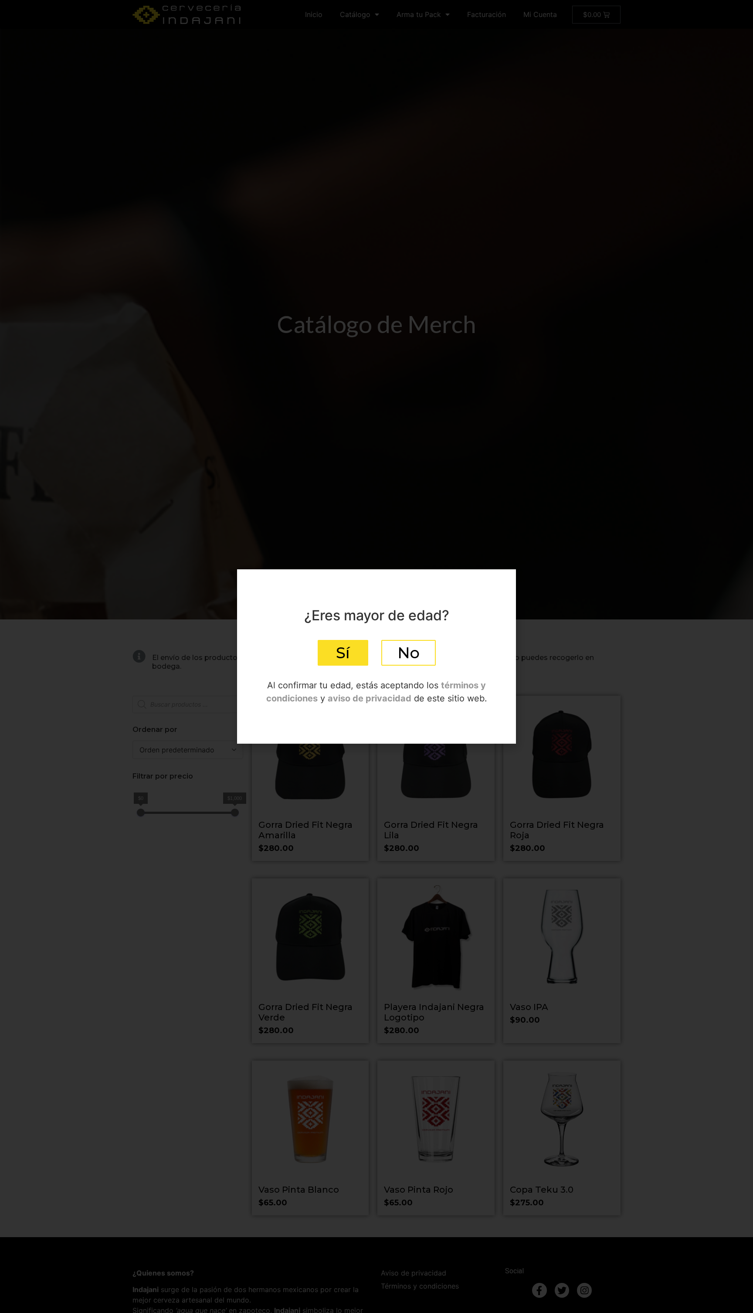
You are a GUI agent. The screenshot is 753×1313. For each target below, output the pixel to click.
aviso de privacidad (369, 698)
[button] (343, 653)
